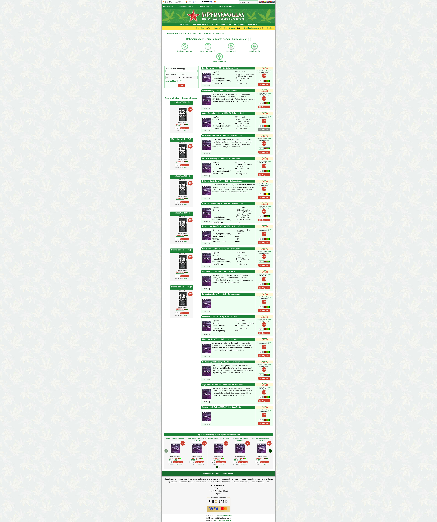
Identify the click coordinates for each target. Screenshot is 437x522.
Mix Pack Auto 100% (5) (181, 213)
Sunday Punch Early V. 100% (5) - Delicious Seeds (221, 407)
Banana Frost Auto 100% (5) (181, 250)
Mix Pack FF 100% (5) (181, 102)
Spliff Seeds (252, 24)
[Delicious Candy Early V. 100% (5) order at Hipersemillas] (206, 190)
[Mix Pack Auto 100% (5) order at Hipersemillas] (182, 225)
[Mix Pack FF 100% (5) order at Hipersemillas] (182, 114)
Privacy (224, 473)
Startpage (178, 33)
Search (181, 85)
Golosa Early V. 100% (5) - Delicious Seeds (218, 271)
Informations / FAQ (225, 7)
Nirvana (215, 24)
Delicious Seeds (204, 33)
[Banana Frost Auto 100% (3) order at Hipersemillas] (182, 299)
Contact (231, 473)
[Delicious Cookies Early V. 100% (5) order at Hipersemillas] (206, 213)
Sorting (184, 74)
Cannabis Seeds (185, 7)
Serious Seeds (239, 24)
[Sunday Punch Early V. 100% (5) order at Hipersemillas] (206, 416)
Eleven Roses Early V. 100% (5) (218, 439)
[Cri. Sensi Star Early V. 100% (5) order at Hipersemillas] (206, 167)
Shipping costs (208, 473)
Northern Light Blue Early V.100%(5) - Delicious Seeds (223, 362)
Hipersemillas (168, 7)
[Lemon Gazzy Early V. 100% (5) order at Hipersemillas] (206, 303)
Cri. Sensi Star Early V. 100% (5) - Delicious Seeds (221, 158)
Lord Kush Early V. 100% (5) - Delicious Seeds (219, 316)
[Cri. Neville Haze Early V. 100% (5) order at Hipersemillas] (206, 145)
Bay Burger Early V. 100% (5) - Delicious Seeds (220, 68)
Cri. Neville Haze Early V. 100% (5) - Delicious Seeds (222, 136)
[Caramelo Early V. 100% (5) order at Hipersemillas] (206, 100)
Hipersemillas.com (225, 515)
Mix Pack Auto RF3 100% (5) (181, 139)
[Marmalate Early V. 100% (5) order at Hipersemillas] (206, 348)
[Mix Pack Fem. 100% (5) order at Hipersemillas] (182, 188)
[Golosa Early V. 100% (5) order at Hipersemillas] (206, 281)
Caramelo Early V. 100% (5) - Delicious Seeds (219, 90)
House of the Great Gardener (191, 28)
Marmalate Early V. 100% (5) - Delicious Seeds (220, 339)
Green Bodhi (167, 28)
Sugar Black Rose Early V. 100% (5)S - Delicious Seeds (223, 384)
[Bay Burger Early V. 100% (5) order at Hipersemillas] (206, 77)
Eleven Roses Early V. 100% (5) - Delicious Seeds (221, 249)
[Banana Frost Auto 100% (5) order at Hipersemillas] (182, 262)
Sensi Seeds (184, 24)
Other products (205, 7)
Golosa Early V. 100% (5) (175, 438)
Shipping (186, 130)
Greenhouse (226, 24)
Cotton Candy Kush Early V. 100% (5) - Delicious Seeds (223, 113)
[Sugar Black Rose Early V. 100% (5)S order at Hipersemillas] (206, 394)
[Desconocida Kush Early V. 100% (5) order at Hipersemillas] (206, 235)
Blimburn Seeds (240, 28)
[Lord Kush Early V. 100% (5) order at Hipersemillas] (206, 326)
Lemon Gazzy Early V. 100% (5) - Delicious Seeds (221, 294)
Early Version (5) (218, 33)
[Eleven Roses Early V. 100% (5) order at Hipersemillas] (206, 258)
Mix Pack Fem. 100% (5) (182, 176)
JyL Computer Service (223, 520)
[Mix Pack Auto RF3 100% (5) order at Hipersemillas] (182, 151)
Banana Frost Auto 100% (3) (181, 287)
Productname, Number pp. (175, 68)
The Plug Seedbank (218, 28)
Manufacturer (170, 74)
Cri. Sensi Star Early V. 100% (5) (240, 439)
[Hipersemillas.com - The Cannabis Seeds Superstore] (218, 16)
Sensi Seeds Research (200, 24)
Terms (217, 473)
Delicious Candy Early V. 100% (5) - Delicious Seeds (222, 181)
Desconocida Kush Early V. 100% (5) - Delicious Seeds (223, 226)
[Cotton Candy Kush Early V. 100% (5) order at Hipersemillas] (206, 122)
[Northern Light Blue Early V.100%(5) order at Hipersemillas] (206, 371)
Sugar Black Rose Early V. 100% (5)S (196, 439)
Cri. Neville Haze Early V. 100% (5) (261, 439)
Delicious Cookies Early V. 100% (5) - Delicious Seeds (222, 203)
